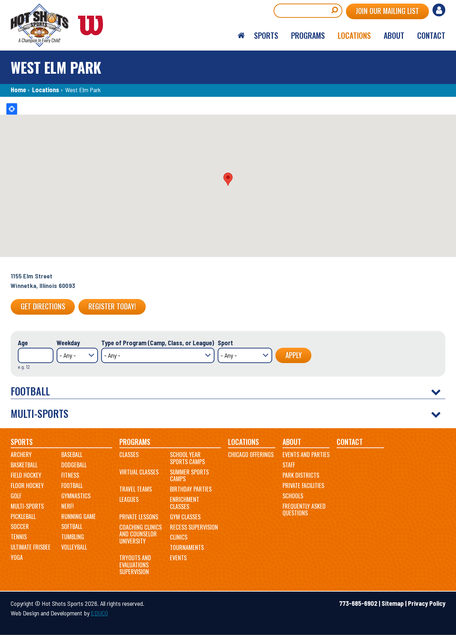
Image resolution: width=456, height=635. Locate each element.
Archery (21, 454)
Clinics (178, 537)
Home (18, 90)
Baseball (71, 454)
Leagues (129, 499)
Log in (438, 10)
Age (23, 343)
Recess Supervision (194, 527)
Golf (16, 496)
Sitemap (393, 603)
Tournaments (187, 547)
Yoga (17, 557)
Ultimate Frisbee (31, 547)
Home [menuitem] (241, 35)
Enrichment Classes (184, 503)
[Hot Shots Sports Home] (60, 25)
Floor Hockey (27, 485)
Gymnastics (75, 496)
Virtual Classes (139, 472)
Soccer (20, 526)
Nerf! (67, 506)
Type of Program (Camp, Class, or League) (157, 343)
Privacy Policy (426, 603)
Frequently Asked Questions (304, 510)
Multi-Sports (27, 506)
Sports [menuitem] (266, 35)
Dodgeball (74, 465)
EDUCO (99, 613)
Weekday (68, 343)
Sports (22, 442)
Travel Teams (135, 489)
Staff (289, 465)
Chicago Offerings (251, 454)
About (292, 442)
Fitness (70, 475)
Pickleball (23, 516)
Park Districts (301, 475)
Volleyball (74, 547)
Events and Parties (306, 454)
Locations (45, 90)
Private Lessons (138, 517)
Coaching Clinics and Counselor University (140, 534)
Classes (129, 454)
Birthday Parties (191, 489)
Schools (293, 496)
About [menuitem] (394, 35)
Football (72, 485)
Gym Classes (185, 517)
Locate (11, 109)
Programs (134, 442)
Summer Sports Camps (189, 475)
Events (178, 557)
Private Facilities (303, 485)
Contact (350, 442)
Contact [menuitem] (431, 35)
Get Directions (43, 306)
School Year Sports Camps (187, 458)
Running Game (78, 516)
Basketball (24, 465)
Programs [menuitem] (308, 35)
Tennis (19, 536)
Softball (71, 526)
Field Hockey (26, 475)
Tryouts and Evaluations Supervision (135, 564)
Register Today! (112, 306)
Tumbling (72, 536)
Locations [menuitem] (354, 35)
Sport (225, 343)
